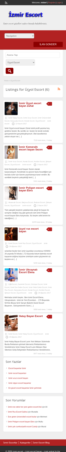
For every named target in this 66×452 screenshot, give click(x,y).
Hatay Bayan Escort (31, 316)
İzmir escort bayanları (17, 373)
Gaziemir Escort (24, 284)
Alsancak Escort (14, 202)
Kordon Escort (39, 161)
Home (6, 81)
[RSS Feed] (6, 2)
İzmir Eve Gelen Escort (19, 287)
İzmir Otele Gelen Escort (38, 287)
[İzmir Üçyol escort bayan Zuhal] (11, 114)
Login (59, 3)
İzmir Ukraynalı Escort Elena (28, 271)
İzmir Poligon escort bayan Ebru (31, 189)
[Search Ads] (9, 71)
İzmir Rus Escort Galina (17, 412)
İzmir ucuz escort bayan (18, 378)
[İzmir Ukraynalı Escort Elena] (11, 281)
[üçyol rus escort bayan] (11, 240)
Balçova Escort (27, 202)
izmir (45, 243)
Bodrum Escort (39, 202)
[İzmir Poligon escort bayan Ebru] (11, 199)
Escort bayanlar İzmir (17, 368)
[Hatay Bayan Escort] (11, 330)
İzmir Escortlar (10, 442)
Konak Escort (29, 121)
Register (51, 3)
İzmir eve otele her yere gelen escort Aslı (25, 407)
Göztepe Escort (37, 284)
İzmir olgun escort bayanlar (19, 383)
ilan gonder (48, 44)
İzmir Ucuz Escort (30, 118)
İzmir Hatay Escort (15, 118)
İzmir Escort (12, 243)
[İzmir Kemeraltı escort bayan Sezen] (11, 158)
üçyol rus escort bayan (29, 230)
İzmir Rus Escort (24, 243)
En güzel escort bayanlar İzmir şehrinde (24, 388)
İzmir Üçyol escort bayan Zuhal (30, 104)
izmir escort (26, 164)
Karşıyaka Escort (16, 121)
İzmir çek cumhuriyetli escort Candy (22, 427)
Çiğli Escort (12, 284)
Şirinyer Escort (10, 293)
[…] (20, 136)
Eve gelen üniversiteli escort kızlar (22, 417)
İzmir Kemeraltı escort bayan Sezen (31, 148)
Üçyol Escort (40, 121)
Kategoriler (25, 442)
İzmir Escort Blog (41, 442)
